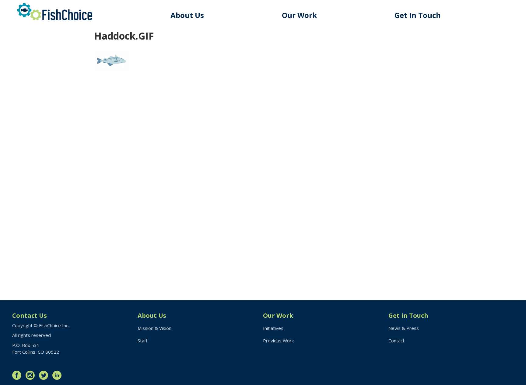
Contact (396, 341)
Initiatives (273, 328)
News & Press (403, 328)
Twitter (45, 375)
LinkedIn (58, 375)
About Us (187, 15)
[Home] (55, 11)
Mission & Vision (154, 328)
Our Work (299, 15)
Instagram (32, 375)
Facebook (18, 375)
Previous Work (278, 341)
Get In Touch (417, 15)
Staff (142, 341)
